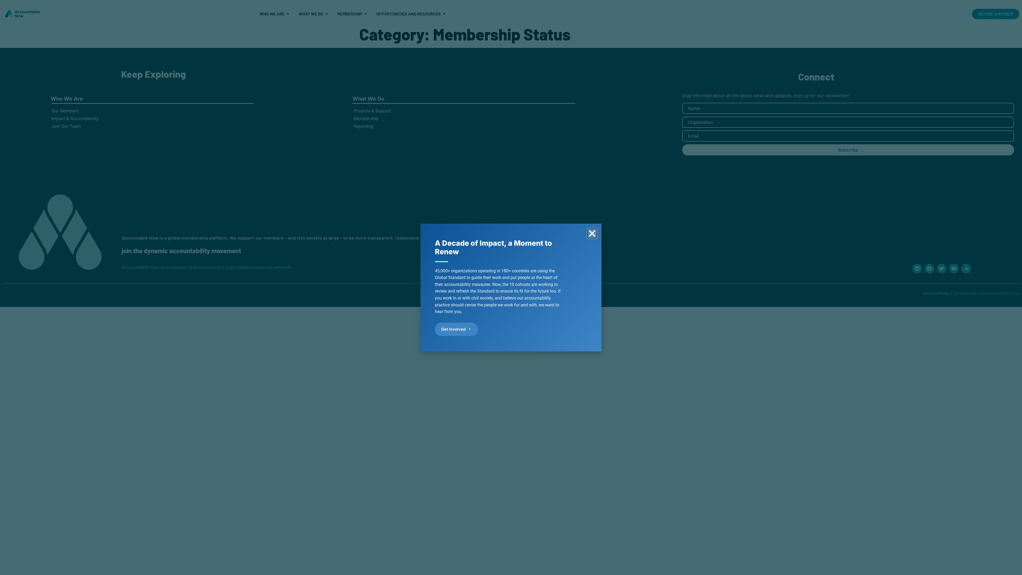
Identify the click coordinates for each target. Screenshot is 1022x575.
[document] (511, 287)
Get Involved (453, 329)
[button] (592, 233)
